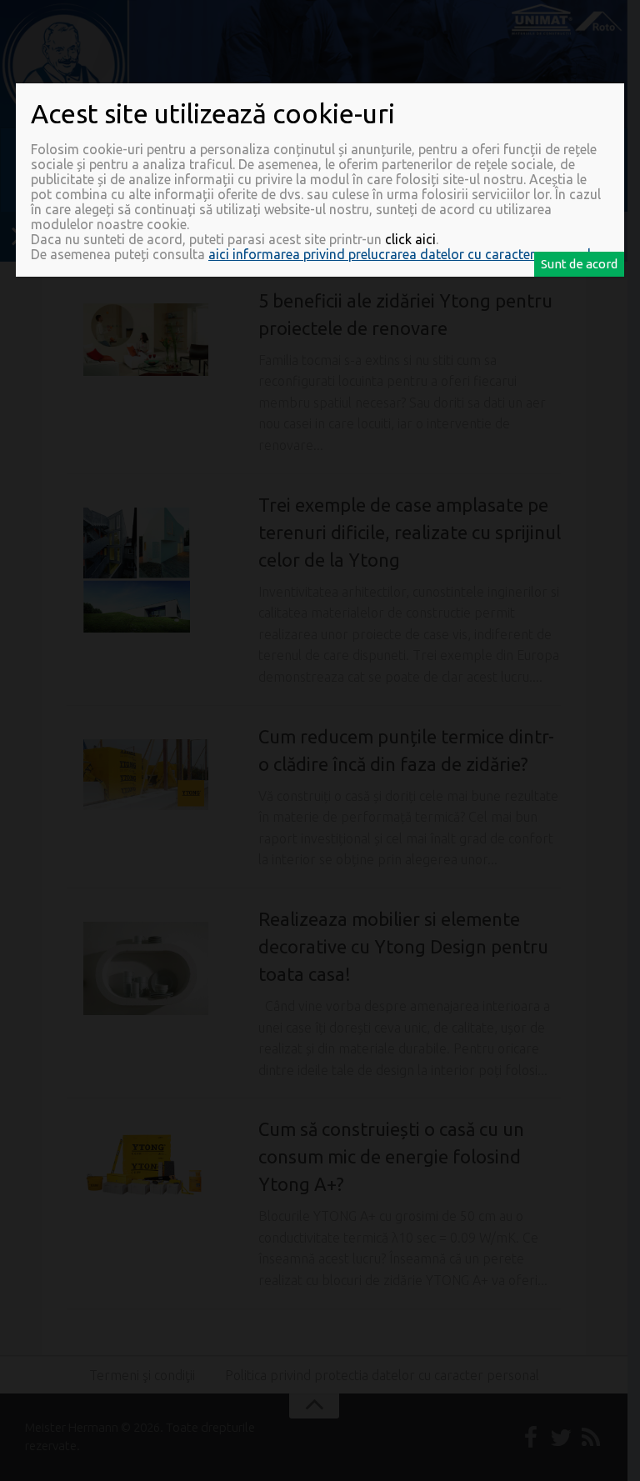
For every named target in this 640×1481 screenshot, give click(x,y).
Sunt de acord (579, 264)
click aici (410, 239)
